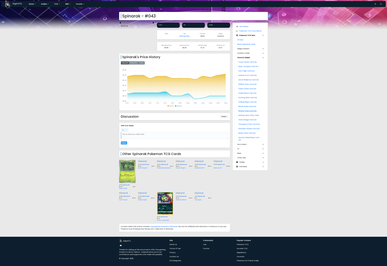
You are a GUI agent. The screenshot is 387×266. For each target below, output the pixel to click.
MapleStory (241, 252)
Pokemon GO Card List (247, 75)
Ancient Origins (181, 168)
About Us (173, 244)
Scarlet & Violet (243, 53)
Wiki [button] (67, 4)
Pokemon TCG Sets (247, 35)
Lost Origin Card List (246, 71)
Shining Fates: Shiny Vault (248, 115)
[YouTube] (121, 245)
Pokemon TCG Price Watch (250, 31)
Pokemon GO (218, 168)
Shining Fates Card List (247, 111)
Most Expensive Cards (246, 44)
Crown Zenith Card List (247, 62)
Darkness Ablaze (181, 200)
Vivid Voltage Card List (247, 120)
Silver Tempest (142, 168)
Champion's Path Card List (249, 124)
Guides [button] (44, 4)
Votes (223, 116)
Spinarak (124, 185)
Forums (206, 248)
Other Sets (241, 158)
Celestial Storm (200, 168)
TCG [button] (56, 4)
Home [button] (31, 4)
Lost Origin (198, 200)
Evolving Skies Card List (247, 97)
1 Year (141, 63)
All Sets (240, 40)
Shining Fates (184, 36)
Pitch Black (243, 26)
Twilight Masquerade (164, 168)
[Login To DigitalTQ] (375, 4)
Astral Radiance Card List (248, 80)
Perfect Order (123, 188)
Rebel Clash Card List (247, 133)
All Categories (175, 260)
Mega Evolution (243, 49)
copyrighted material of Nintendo (164, 226)
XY (238, 149)
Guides (242, 162)
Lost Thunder (123, 200)
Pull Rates (243, 166)
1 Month (125, 63)
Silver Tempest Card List (248, 66)
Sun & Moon (242, 144)
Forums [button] (79, 4)
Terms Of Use (175, 248)
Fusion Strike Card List (247, 88)
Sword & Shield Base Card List (248, 138)
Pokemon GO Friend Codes (248, 260)
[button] (170, 106)
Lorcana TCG (242, 248)
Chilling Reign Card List (247, 102)
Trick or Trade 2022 (163, 220)
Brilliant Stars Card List (247, 84)
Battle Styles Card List (247, 106)
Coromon (240, 256)
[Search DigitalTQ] (381, 4)
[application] (174, 87)
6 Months (133, 63)
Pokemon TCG (243, 244)
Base (239, 153)
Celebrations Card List (247, 93)
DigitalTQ (17, 3)
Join (204, 244)
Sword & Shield (243, 57)
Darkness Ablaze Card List (249, 128)
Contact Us (174, 256)
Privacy (173, 252)
